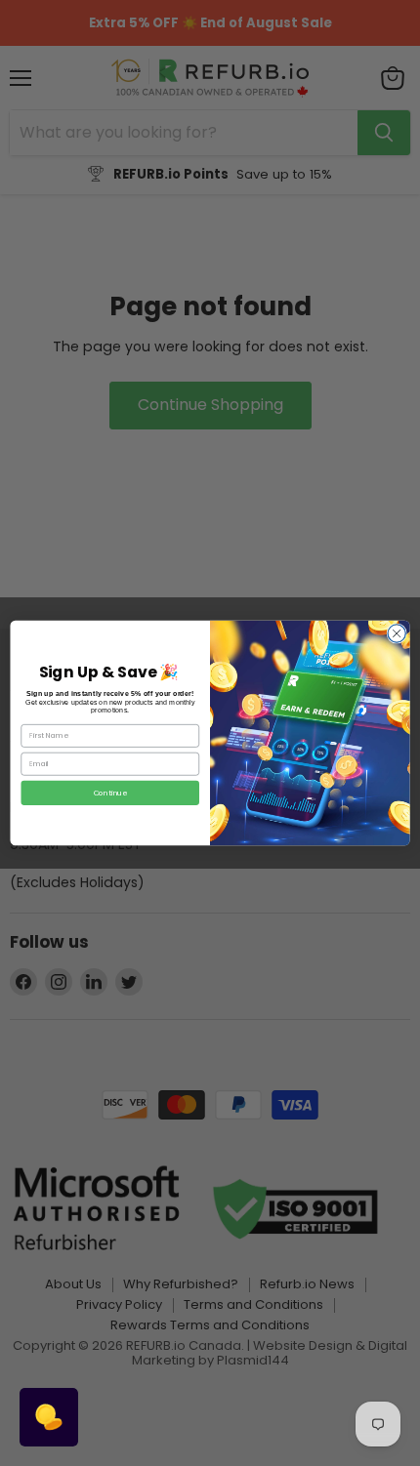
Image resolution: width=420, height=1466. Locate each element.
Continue (110, 792)
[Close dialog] (396, 633)
